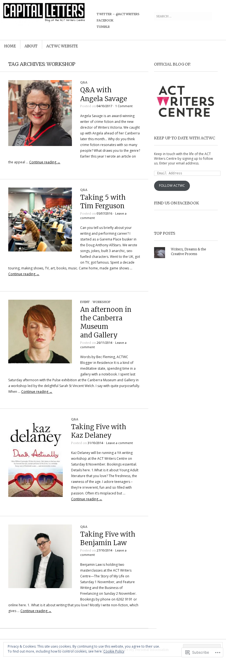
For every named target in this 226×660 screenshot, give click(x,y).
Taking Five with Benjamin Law (107, 538)
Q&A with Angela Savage (103, 94)
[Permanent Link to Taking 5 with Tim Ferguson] (40, 250)
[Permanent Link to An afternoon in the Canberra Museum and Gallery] (40, 362)
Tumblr (103, 27)
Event (85, 302)
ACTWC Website (62, 46)
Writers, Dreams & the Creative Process (188, 251)
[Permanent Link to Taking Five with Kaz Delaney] (35, 495)
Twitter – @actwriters (118, 14)
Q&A (83, 82)
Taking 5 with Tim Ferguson (103, 201)
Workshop (102, 302)
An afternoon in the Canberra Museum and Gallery (105, 322)
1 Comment (124, 106)
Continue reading (44, 162)
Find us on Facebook (176, 203)
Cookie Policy (113, 651)
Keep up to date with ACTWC (184, 138)
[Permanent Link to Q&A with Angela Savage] (40, 144)
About (31, 46)
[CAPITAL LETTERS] (78, 20)
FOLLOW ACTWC (172, 185)
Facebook (105, 20)
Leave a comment (119, 443)
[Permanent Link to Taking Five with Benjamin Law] (40, 587)
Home (10, 46)
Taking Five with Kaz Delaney (98, 431)
